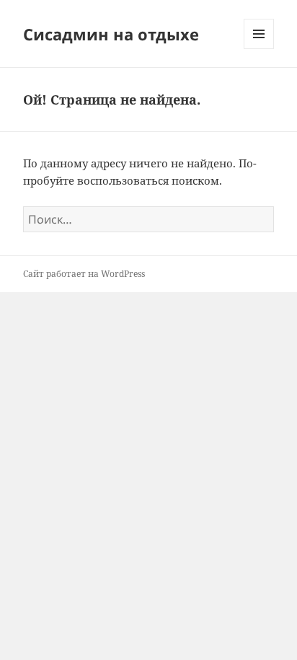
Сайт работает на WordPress (84, 274)
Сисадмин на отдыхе (111, 34)
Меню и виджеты (259, 48)
